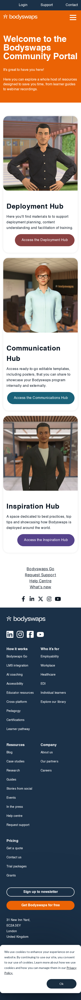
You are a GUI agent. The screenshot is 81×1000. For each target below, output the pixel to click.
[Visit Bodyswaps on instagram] (20, 634)
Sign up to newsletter (40, 892)
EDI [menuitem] (43, 683)
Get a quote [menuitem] (14, 848)
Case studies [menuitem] (15, 761)
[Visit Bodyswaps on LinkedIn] (9, 634)
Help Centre (40, 581)
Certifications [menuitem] (15, 720)
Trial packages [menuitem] (16, 866)
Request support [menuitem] (18, 825)
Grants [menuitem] (11, 875)
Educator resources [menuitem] (20, 692)
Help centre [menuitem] (14, 815)
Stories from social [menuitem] (19, 788)
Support (47, 5)
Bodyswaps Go (40, 569)
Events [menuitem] (11, 797)
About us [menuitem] (47, 752)
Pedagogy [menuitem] (13, 711)
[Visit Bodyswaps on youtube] (40, 634)
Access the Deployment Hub (45, 240)
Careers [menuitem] (46, 770)
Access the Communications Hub (41, 398)
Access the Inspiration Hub (46, 540)
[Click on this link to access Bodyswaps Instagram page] (49, 599)
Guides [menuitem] (11, 779)
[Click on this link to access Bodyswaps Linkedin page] (32, 599)
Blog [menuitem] (9, 752)
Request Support (40, 575)
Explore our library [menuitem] (53, 701)
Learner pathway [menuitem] (18, 729)
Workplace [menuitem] (48, 665)
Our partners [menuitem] (49, 761)
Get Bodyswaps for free (40, 905)
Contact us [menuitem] (13, 857)
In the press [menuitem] (14, 806)
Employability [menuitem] (50, 656)
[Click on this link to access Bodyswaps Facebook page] (23, 599)
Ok (61, 984)
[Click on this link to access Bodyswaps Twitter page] (40, 599)
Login (23, 5)
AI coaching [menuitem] (14, 674)
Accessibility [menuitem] (14, 683)
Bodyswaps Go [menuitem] (16, 656)
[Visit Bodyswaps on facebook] (30, 634)
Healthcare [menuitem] (48, 674)
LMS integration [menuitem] (17, 665)
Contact (72, 5)
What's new (40, 587)
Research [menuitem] (13, 770)
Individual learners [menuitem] (53, 692)
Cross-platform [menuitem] (16, 701)
